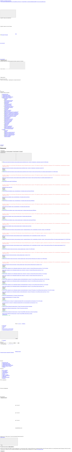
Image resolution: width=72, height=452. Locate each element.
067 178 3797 (2, 43)
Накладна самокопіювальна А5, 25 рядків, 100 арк (10, 297)
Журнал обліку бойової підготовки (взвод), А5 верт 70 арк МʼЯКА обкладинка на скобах (17, 313)
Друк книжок (2, 1)
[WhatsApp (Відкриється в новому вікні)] (37, 9)
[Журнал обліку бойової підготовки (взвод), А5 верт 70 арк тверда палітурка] (37, 306)
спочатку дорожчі (15, 151)
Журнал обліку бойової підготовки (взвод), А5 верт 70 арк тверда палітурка (15, 308)
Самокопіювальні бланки (6, 364)
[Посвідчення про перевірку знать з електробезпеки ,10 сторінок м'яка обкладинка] (37, 200)
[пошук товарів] (17, 65)
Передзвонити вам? (4, 60)
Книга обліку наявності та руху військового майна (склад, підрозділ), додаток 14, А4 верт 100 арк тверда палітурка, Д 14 (22, 275)
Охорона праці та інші (6, 95)
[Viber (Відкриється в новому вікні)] (22, 9)
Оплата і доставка (21, 1)
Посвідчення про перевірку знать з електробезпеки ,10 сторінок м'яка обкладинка (16, 206)
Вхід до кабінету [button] (5, 370)
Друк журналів (13, 1)
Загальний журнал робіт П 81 (7, 187)
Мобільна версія (18, 351)
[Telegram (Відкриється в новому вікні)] (7, 9)
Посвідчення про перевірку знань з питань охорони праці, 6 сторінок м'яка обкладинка (16, 216)
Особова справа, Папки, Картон (7, 96)
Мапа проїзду (2, 437)
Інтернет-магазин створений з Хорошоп (7, 352)
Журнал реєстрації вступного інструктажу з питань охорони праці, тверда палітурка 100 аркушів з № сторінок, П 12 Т (22, 264)
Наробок (3, 129)
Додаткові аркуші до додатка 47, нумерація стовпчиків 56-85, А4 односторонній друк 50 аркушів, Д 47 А (20, 302)
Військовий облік (5, 94)
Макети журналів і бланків (6, 97)
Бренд (16, 338)
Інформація (33, 1)
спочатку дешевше (9, 151)
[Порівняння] (8, 14)
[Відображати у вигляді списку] (24, 157)
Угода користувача (40, 449)
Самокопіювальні (8, 1)
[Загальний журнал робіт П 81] (37, 181)
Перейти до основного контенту (5, 0)
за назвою (20, 151)
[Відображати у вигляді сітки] (8, 157)
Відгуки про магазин (38, 1)
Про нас (17, 1)
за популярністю (3, 151)
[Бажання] (36, 22)
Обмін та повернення (28, 1)
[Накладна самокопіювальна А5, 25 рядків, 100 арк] (37, 295)
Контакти (44, 1)
